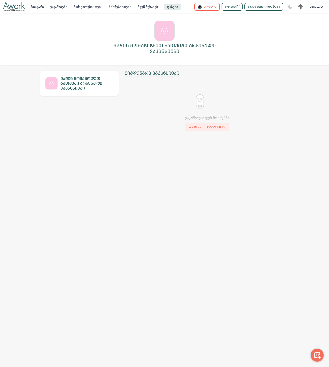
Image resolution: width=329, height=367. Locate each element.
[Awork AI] (317, 355)
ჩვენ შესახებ (148, 7)
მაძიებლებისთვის (88, 7)
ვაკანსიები (58, 7)
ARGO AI (210, 6)
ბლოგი (231, 6)
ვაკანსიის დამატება (264, 6)
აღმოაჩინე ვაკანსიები (207, 127)
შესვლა (316, 7)
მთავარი (37, 7)
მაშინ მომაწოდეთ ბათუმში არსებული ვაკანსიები (81, 83)
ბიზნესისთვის (120, 7)
